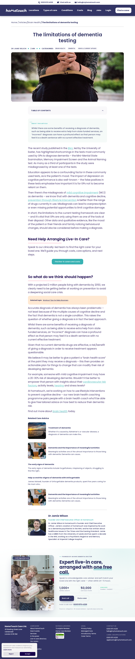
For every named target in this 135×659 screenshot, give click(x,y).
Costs (80, 10)
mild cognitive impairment (82, 192)
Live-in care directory (38, 639)
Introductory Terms (88, 634)
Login (108, 10)
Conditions (67, 10)
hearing (59, 385)
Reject (11, 654)
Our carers (34, 641)
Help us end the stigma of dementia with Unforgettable (54, 477)
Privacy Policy (86, 628)
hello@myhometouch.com (88, 2)
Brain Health (34, 22)
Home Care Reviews (63, 631)
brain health (60, 411)
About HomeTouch (37, 628)
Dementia (71, 48)
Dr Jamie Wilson (18, 48)
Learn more (7, 650)
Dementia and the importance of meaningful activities (74, 448)
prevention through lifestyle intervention (52, 200)
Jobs (98, 10)
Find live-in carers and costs (67, 261)
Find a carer (123, 10)
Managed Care (87, 631)
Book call (66, 598)
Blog (89, 10)
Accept (27, 654)
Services (33, 634)
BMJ (70, 148)
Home (14, 22)
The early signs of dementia (41, 464)
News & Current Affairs (87, 48)
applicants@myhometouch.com (119, 640)
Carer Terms (86, 636)
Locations (34, 10)
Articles (22, 22)
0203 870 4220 (47, 2)
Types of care (50, 10)
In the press (34, 636)
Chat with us (65, 2)
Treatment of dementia (59, 428)
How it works (35, 631)
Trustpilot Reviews (63, 628)
